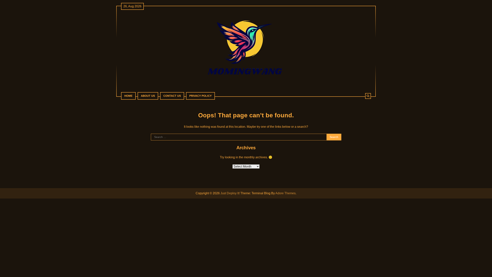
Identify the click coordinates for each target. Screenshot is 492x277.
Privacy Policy (200, 95)
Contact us (172, 95)
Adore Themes (285, 193)
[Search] (368, 96)
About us (148, 95)
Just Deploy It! (230, 193)
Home (128, 95)
